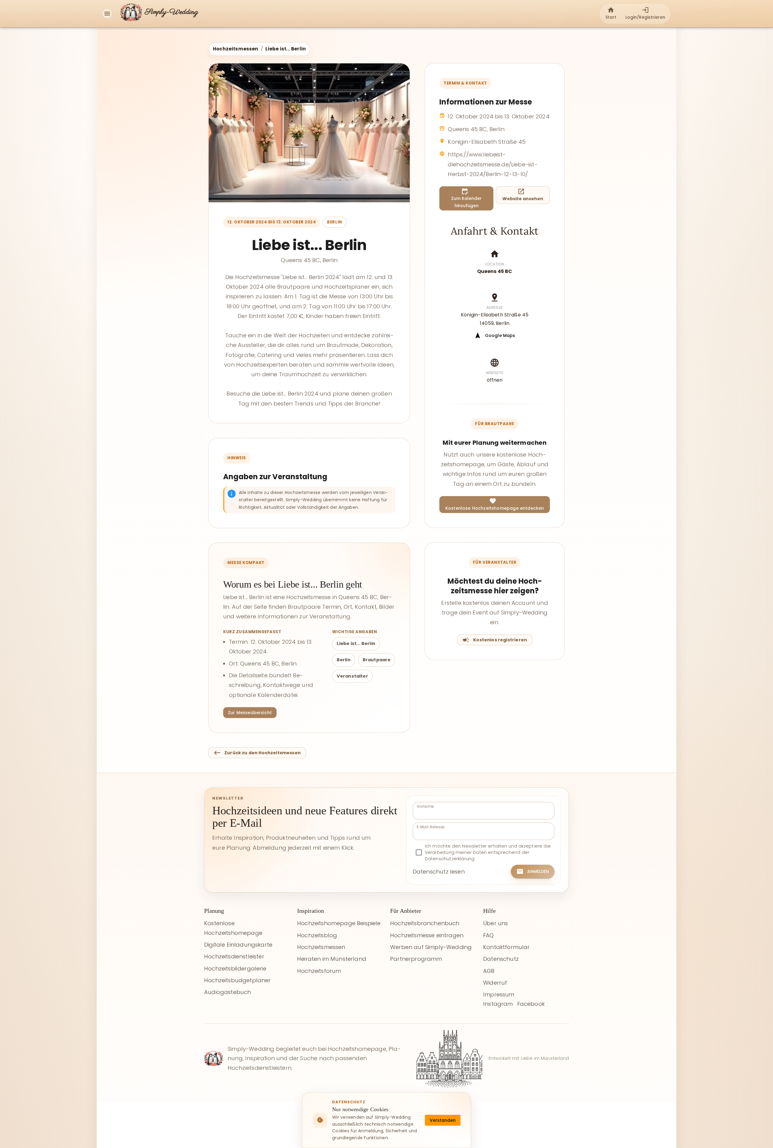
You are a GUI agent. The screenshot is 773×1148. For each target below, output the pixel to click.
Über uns (495, 923)
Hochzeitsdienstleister (234, 956)
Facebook (531, 1004)
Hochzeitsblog (317, 935)
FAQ (488, 935)
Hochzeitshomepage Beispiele (339, 923)
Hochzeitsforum (319, 971)
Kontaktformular (506, 947)
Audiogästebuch (227, 992)
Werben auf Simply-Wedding (431, 947)
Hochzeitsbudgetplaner (237, 980)
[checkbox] (483, 852)
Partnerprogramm (416, 959)
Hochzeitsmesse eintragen (426, 935)
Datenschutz (501, 959)
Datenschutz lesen (439, 871)
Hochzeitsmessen (235, 49)
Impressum (499, 994)
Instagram (498, 1004)
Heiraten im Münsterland (331, 959)
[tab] (611, 13)
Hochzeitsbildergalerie (235, 968)
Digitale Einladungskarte (238, 944)
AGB (489, 971)
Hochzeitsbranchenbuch (425, 923)
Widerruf (495, 982)
